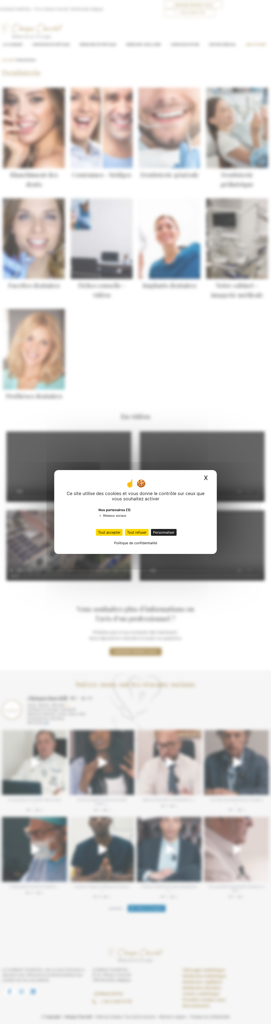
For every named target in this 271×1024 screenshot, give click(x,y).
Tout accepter (109, 532)
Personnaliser (163, 532)
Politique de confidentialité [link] (135, 543)
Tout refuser (137, 532)
